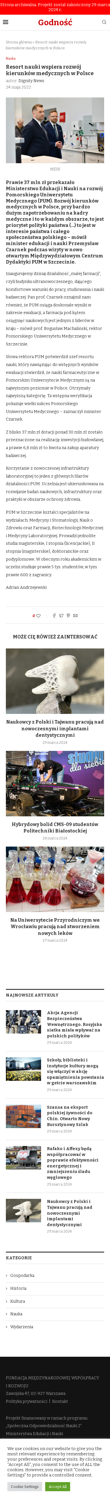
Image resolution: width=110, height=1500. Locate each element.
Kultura (17, 1301)
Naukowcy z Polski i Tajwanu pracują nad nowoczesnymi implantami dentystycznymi (55, 728)
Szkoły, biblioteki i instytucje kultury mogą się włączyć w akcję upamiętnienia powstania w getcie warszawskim (75, 1072)
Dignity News (31, 80)
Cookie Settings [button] (25, 1486)
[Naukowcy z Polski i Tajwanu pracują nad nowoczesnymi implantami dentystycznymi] (55, 681)
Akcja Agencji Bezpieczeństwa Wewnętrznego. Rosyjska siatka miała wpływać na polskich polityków (74, 1024)
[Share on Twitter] (61, 616)
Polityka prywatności (26, 1401)
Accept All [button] (58, 1486)
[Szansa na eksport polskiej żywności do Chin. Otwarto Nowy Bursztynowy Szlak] (23, 1116)
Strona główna (19, 42)
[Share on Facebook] (54, 616)
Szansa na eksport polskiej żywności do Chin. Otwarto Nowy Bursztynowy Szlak (69, 1116)
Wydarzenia (21, 1326)
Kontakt (60, 1401)
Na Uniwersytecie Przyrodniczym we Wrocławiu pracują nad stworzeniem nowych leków (55, 926)
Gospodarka (22, 1275)
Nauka (11, 58)
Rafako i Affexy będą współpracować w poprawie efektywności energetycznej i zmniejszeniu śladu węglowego (73, 1163)
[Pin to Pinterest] (68, 616)
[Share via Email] (75, 616)
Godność (55, 22)
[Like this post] (42, 616)
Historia (18, 1288)
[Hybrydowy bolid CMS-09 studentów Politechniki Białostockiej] (55, 783)
